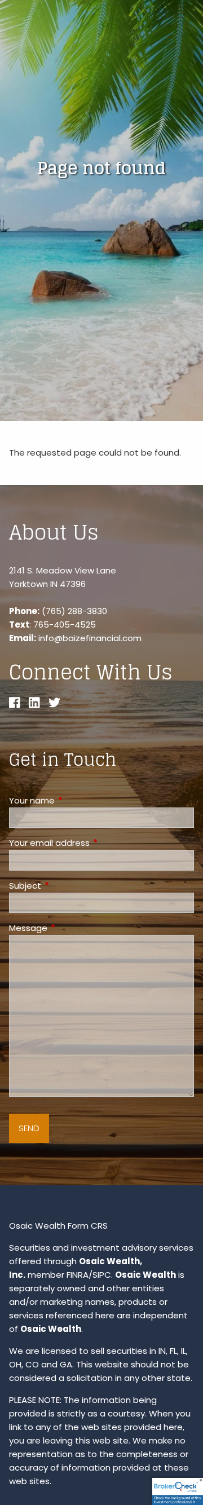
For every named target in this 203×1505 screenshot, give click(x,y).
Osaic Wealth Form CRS (58, 1226)
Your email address (92, 843)
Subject (68, 885)
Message (71, 928)
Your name (75, 800)
